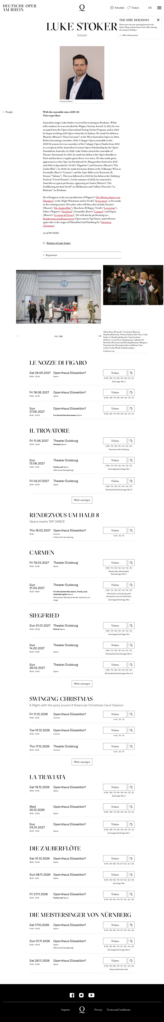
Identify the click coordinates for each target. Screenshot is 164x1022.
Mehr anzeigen (82, 500)
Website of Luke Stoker (58, 243)
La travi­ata (47, 777)
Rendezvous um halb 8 (64, 515)
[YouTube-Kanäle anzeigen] (91, 995)
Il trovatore (101, 200)
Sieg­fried (44, 615)
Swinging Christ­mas (61, 698)
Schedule (119, 7)
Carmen (98, 211)
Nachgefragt (68, 470)
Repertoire (51, 255)
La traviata (109, 208)
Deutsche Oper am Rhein (19, 7)
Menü (159, 8)
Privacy (98, 1009)
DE (150, 7)
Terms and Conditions (118, 1009)
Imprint (65, 1009)
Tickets (135, 7)
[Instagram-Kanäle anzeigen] (81, 995)
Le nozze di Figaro (63, 215)
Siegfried (67, 211)
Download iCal (131, 373)
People (9, 112)
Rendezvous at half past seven (58, 218)
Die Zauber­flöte (55, 848)
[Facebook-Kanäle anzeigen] (72, 995)
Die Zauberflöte (62, 208)
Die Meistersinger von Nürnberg (80, 914)
